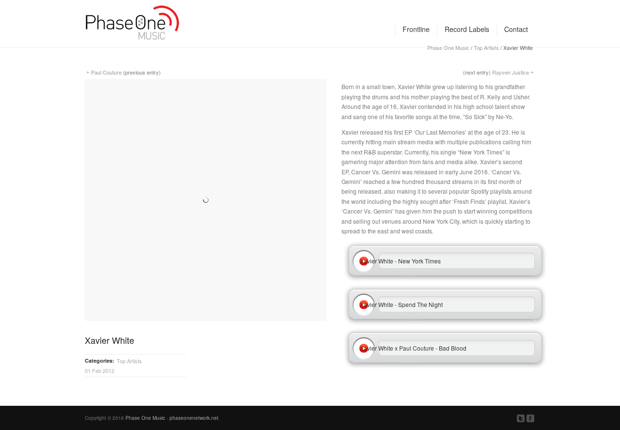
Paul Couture (106, 72)
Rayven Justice (510, 72)
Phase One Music (145, 418)
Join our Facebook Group (530, 418)
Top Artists (129, 361)
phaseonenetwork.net (194, 418)
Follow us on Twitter (521, 418)
